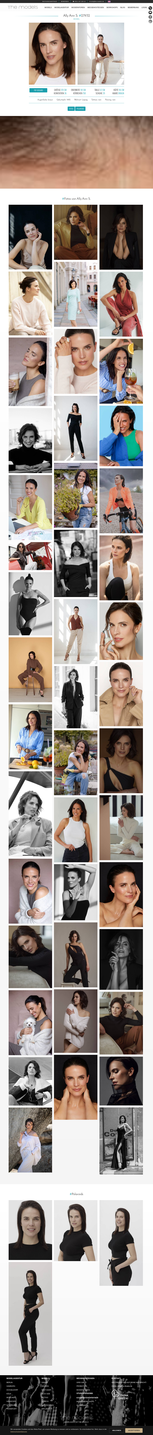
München (10, 1397)
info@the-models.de (124, 1386)
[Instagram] (150, 22)
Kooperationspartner (87, 1398)
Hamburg (10, 1386)
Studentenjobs (84, 1393)
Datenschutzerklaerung (18, 1431)
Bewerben (65, 1)
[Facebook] (150, 17)
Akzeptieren (134, 1430)
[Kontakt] (150, 8)
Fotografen (82, 1405)
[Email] (150, 12)
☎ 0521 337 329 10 (79, 1)
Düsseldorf (12, 1390)
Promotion (81, 1386)
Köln (8, 1394)
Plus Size (46, 1394)
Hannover (11, 1401)
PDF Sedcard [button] (38, 90)
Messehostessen (95, 7)
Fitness (45, 1401)
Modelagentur (61, 7)
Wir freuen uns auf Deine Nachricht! (129, 1382)
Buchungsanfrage (49, 1)
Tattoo (45, 1397)
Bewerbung (133, 7)
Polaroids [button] (80, 108)
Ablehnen (116, 1430)
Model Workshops (85, 1401)
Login (144, 7)
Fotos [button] (71, 108)
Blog (122, 7)
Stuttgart (11, 1405)
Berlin (9, 1382)
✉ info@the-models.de (96, 1)
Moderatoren (78, 7)
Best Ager (46, 1390)
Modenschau (48, 1405)
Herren (45, 1386)
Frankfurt (11, 1409)
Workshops (112, 7)
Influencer (47, 1409)
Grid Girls (81, 1382)
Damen (45, 1382)
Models (48, 7)
